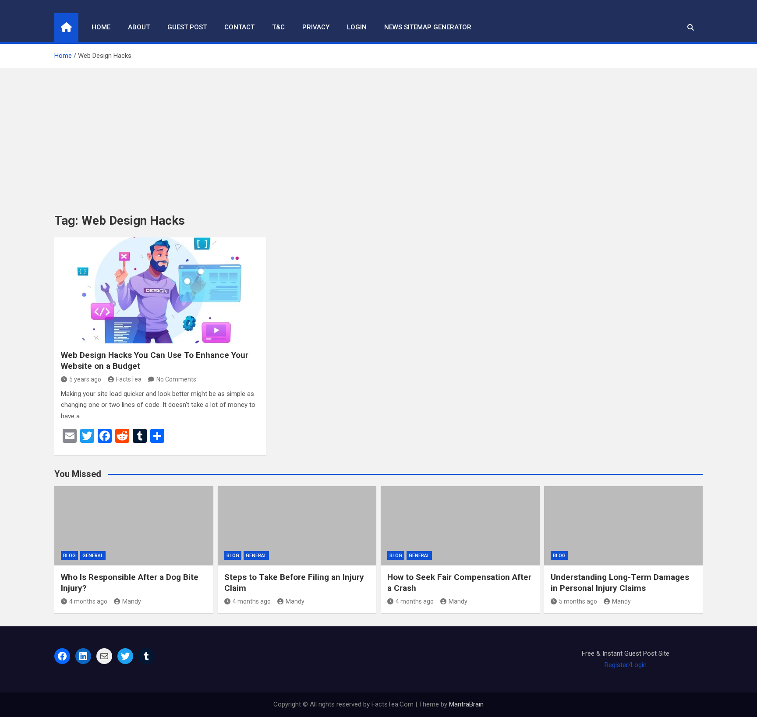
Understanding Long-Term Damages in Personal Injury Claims (620, 582)
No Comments (176, 379)
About (139, 27)
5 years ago (85, 379)
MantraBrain (466, 704)
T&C (278, 27)
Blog (69, 555)
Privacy (315, 27)
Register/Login (626, 665)
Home (101, 27)
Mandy (131, 601)
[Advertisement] (378, 134)
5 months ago (578, 601)
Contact (239, 27)
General (92, 555)
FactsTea (128, 379)
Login (357, 27)
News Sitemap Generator (427, 27)
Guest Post (187, 27)
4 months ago (88, 601)
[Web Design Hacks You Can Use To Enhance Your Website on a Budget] (160, 290)
